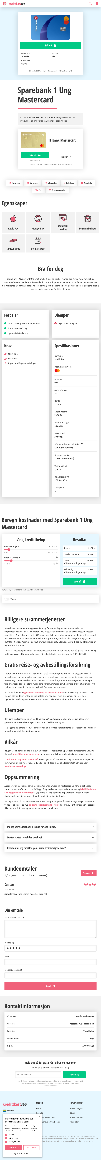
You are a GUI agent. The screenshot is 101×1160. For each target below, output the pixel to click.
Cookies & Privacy (9, 1147)
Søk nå (48, 45)
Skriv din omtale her (14, 918)
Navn (6, 956)
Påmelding (74, 1074)
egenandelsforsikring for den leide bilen (43, 692)
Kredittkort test (76, 1117)
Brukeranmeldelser (59, 190)
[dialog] (22, 1135)
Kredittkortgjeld (11, 546)
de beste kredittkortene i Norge (44, 805)
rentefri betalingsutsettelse (25, 754)
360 (15, 1104)
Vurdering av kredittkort (46, 1117)
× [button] (39, 1117)
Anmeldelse (88, 183)
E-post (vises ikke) (13, 970)
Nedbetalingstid (12, 558)
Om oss (39, 1108)
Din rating (9, 943)
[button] (22, 1153)
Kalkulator (70, 183)
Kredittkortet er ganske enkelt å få (21, 759)
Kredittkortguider (77, 1108)
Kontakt (39, 1113)
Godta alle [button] (14, 1148)
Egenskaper (15, 183)
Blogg (72, 1113)
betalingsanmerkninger (15, 766)
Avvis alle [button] (31, 1148)
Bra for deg (33, 183)
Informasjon (52, 183)
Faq (39, 190)
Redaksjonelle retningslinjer (48, 1122)
